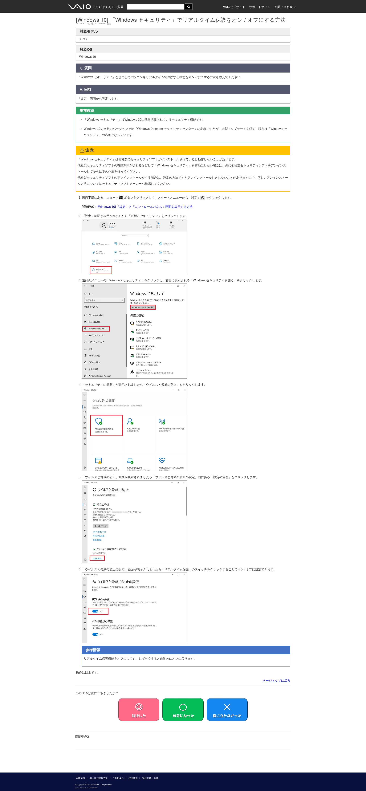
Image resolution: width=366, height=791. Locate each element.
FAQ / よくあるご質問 (109, 7)
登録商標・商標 (150, 778)
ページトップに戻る (276, 680)
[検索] (189, 6)
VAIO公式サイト (234, 7)
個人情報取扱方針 (99, 778)
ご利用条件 (118, 778)
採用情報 (133, 778)
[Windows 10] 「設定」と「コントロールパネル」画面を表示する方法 (145, 206)
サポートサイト (259, 7)
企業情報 (80, 778)
